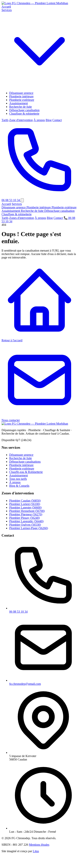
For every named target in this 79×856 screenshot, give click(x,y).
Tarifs (5, 120)
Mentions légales (39, 844)
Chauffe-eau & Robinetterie (26, 472)
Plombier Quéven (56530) (25, 524)
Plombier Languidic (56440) (26, 521)
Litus (36, 851)
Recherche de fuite (20, 106)
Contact (57, 120)
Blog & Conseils (19, 485)
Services (17, 204)
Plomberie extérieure (21, 99)
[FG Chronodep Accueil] (35, 3)
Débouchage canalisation (24, 110)
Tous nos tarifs (18, 478)
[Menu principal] (22, 200)
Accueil (6, 6)
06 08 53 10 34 (18, 611)
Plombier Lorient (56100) (24, 504)
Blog (49, 120)
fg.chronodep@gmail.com (25, 683)
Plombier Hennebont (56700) (27, 511)
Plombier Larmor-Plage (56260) (28, 528)
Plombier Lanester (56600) (25, 507)
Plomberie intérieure (21, 96)
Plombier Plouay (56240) (24, 517)
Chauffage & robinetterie (24, 113)
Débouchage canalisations (25, 461)
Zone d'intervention (21, 120)
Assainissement (18, 103)
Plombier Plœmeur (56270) (25, 514)
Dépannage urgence (21, 93)
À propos (39, 120)
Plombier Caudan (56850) (25, 500)
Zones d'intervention (21, 217)
